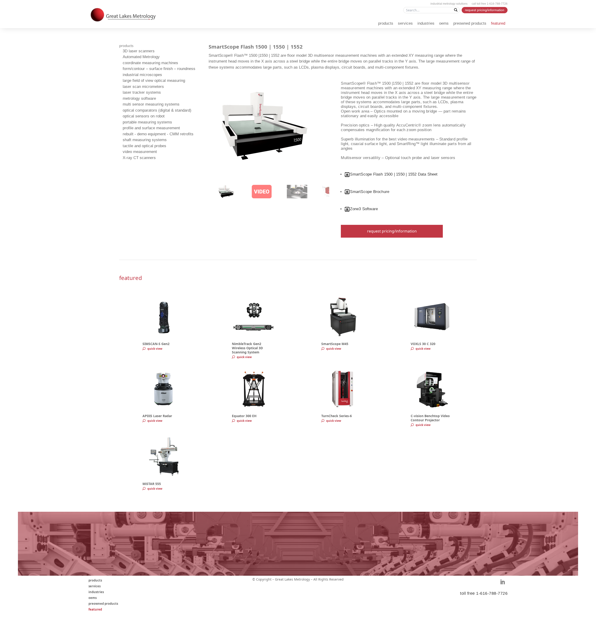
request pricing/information (484, 10)
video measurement (140, 152)
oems (444, 23)
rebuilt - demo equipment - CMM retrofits (158, 134)
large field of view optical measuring (154, 80)
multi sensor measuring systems (151, 104)
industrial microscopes (142, 75)
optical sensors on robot (144, 116)
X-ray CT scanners (139, 158)
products (385, 23)
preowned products (469, 23)
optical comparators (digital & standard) (157, 110)
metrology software (139, 98)
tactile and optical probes (144, 146)
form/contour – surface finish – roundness (159, 68)
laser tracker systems (142, 92)
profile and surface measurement (151, 128)
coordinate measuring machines (150, 63)
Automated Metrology (141, 57)
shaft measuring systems (145, 140)
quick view (154, 349)
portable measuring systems (147, 122)
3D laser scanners (139, 51)
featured (498, 23)
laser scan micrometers (143, 86)
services (405, 23)
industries (425, 23)
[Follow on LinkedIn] (502, 582)
